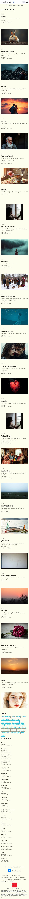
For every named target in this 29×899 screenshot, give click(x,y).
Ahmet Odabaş (4, 265)
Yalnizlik (4, 401)
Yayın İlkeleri (4, 879)
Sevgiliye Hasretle (7, 331)
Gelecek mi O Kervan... (8, 645)
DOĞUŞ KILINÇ (4, 799)
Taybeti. (3, 121)
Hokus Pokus (4, 858)
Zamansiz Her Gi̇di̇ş (5, 761)
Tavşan (3, 17)
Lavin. (2, 822)
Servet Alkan (3, 127)
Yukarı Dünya (4, 840)
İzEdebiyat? (10, 879)
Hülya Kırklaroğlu (4, 848)
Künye (24, 879)
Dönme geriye (4, 803)
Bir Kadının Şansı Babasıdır (7, 846)
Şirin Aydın (3, 405)
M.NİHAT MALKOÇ (4, 511)
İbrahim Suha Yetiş (4, 811)
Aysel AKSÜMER (4, 762)
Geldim (3, 86)
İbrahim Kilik (3, 57)
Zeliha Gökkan (4, 476)
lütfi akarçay (3, 651)
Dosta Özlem (4, 773)
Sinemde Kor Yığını (7, 51)
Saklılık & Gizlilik (22, 877)
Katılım (15, 875)
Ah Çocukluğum (6, 436)
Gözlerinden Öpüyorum (6, 755)
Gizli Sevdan (4, 797)
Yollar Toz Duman (5, 767)
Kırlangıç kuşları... (5, 779)
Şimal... (2, 791)
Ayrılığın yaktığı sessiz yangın (7, 810)
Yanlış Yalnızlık (4, 749)
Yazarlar (11, 875)
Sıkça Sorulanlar (18, 879)
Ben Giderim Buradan (8, 227)
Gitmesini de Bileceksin (9, 366)
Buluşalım (4, 262)
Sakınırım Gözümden (8, 296)
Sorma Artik (3, 816)
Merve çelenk (3, 817)
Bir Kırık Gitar (4, 785)
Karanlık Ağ (3, 805)
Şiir (2, 10)
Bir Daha (3, 190)
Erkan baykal (3, 781)
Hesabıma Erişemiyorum (6, 877)
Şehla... (3, 680)
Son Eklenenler (4, 875)
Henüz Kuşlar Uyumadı (8, 576)
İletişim (19, 875)
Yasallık (15, 877)
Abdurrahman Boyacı (5, 579)
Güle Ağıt (4, 611)
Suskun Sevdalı (4, 750)
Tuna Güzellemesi (7, 506)
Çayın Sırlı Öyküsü (7, 156)
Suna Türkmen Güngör (5, 441)
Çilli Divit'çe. (5, 541)
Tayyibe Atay (3, 20)
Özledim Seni (5, 471)
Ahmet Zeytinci (4, 232)
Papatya (2, 836)
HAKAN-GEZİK (3, 756)
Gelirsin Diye (4, 834)
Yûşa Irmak (3, 92)
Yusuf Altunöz (3, 193)
